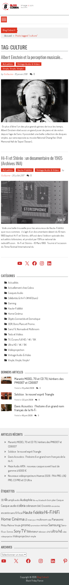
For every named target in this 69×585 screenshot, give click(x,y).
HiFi (56, 512)
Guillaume (8, 74)
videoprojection (7, 536)
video (64, 532)
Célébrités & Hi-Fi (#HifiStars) (23, 298)
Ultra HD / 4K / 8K (17, 344)
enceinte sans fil (9, 513)
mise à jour (32, 520)
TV (23, 531)
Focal (20, 513)
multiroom (42, 519)
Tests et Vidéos (15, 334)
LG (26, 519)
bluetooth (43, 500)
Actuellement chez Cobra (21, 287)
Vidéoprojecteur (21, 536)
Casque (59, 500)
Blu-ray (35, 500)
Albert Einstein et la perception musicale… (31, 57)
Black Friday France (34, 580)
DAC (39, 506)
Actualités (8, 64)
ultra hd (56, 531)
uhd (48, 531)
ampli (11, 500)
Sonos (10, 531)
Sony (17, 531)
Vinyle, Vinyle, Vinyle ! (13, 68)
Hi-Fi (48, 512)
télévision (42, 531)
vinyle (33, 536)
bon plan (51, 500)
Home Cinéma (15, 313)
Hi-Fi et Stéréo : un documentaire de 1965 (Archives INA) (31, 160)
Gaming (12, 303)
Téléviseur (32, 531)
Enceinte (46, 506)
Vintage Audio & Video (28, 64)
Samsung (54, 525)
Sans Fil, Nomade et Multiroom (23, 329)
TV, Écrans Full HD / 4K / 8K (22, 339)
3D (2, 500)
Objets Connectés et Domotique (24, 318)
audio (17, 500)
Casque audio (9, 506)
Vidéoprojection (16, 350)
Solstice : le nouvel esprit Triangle (34, 394)
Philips (4, 525)
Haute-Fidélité (24, 170)
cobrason (31, 506)
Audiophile (26, 500)
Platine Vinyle (14, 525)
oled (49, 520)
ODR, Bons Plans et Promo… (22, 324)
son (4, 531)
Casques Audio (15, 293)
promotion (35, 525)
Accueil (8, 35)
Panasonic (57, 519)
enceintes (55, 506)
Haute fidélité (33, 512)
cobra (21, 505)
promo (25, 525)
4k (6, 499)
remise (44, 525)
